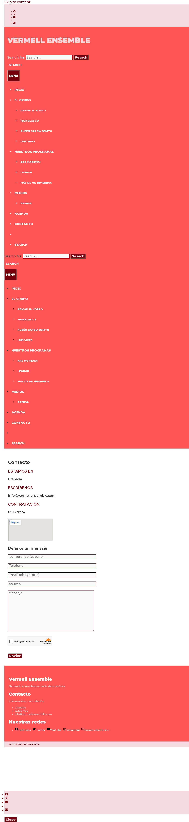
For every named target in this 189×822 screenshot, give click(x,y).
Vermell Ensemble (48, 40)
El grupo (23, 100)
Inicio (19, 90)
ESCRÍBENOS (20, 488)
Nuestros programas (34, 151)
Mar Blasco (30, 120)
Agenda (21, 213)
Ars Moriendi (30, 162)
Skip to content (17, 2)
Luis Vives (28, 141)
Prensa (26, 203)
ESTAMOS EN (20, 471)
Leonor (26, 172)
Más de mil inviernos (36, 182)
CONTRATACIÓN (24, 504)
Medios (21, 193)
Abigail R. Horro (33, 110)
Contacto (24, 224)
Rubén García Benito (36, 131)
